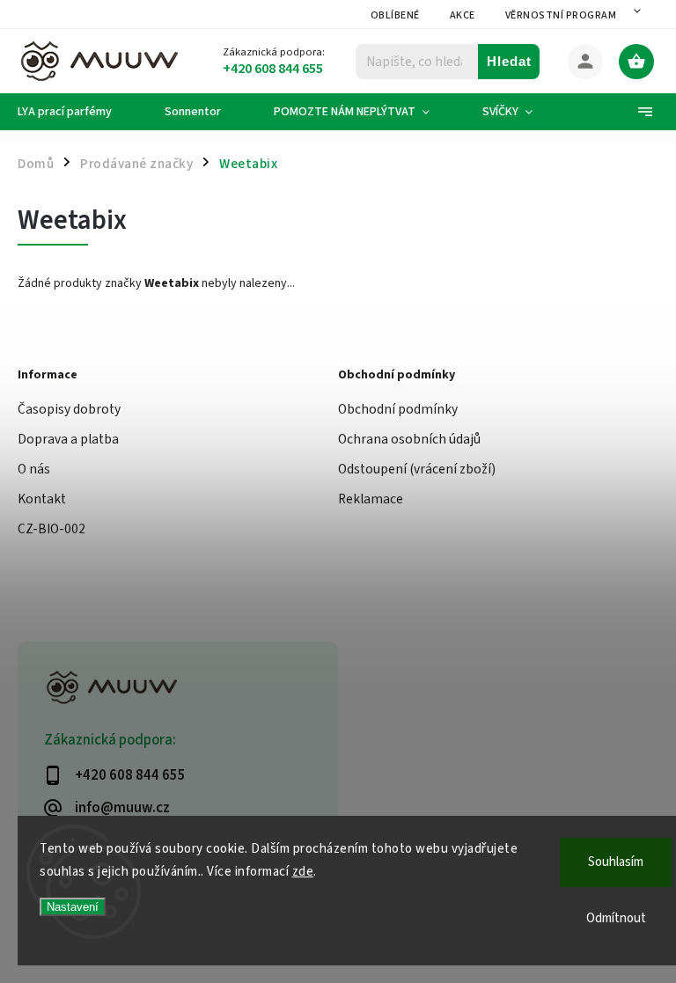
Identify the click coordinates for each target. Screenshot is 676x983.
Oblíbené (395, 15)
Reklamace (370, 499)
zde (303, 871)
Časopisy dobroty (69, 409)
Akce (462, 15)
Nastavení (73, 906)
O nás (34, 469)
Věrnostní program (561, 15)
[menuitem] (78, 111)
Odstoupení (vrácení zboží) (417, 469)
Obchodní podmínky (398, 409)
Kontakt (42, 499)
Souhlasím (615, 862)
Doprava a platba (68, 439)
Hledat (509, 61)
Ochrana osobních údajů (409, 439)
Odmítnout (616, 918)
